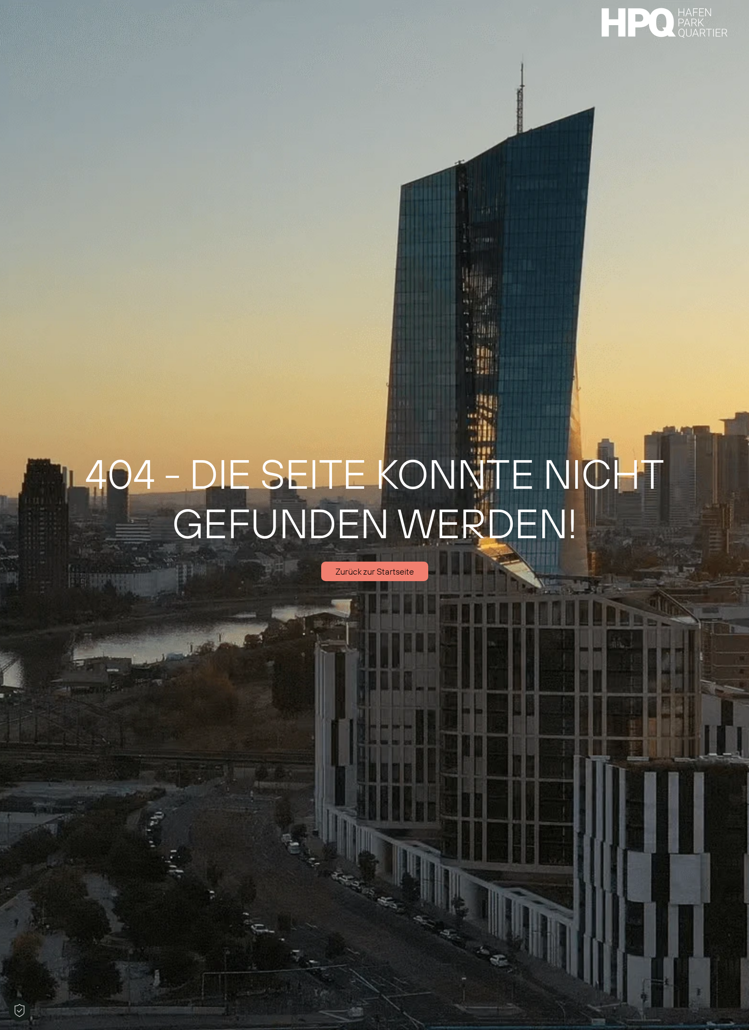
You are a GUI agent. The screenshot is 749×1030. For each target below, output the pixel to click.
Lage (31, 7)
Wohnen (74, 7)
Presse (355, 7)
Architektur (304, 7)
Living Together (236, 7)
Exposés (123, 7)
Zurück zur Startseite (374, 571)
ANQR (443, 7)
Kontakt (400, 7)
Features (172, 7)
